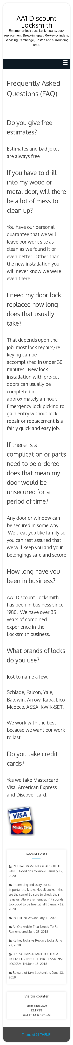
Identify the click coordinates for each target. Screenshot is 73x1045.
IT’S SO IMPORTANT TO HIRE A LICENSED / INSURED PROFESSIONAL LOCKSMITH (36, 959)
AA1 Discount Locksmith (36, 21)
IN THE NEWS (23, 918)
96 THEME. (43, 1035)
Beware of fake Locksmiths (32, 973)
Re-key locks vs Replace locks (34, 940)
